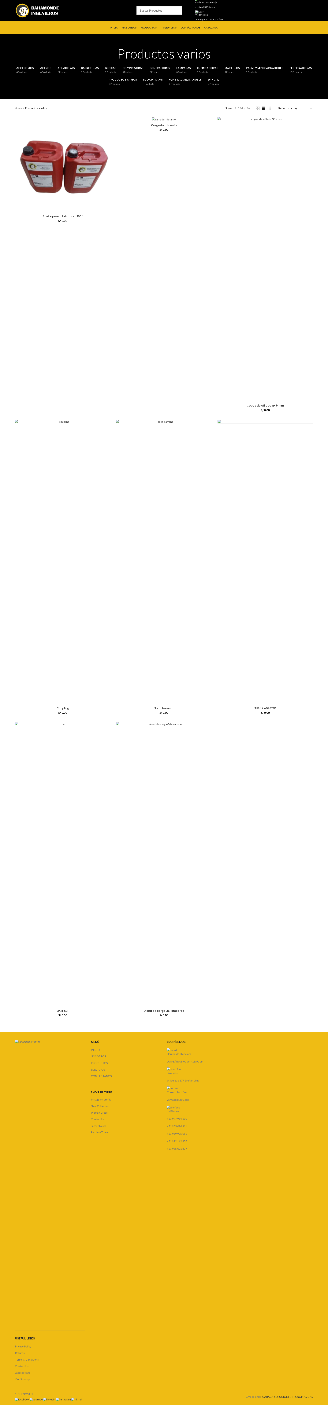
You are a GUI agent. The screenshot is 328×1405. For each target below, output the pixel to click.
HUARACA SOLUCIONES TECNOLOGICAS (286, 1396)
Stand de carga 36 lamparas (164, 1011)
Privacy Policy (23, 1346)
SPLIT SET (63, 1011)
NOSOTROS (98, 1056)
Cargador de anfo (164, 125)
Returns (20, 1352)
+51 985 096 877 (177, 1148)
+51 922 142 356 (177, 1141)
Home (18, 108)
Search (187, 10)
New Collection (100, 1106)
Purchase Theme (99, 1132)
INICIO (95, 1049)
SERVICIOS (98, 1069)
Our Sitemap (22, 1379)
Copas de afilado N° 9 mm (265, 405)
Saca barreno (163, 708)
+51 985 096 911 (177, 1126)
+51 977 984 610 (177, 1118)
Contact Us (22, 1366)
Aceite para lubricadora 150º (63, 216)
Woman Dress (99, 1112)
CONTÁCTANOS (101, 1076)
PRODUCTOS (99, 1063)
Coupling (63, 708)
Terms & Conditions (27, 1359)
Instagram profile (101, 1099)
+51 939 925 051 (177, 1133)
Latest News (22, 1372)
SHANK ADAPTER (265, 708)
